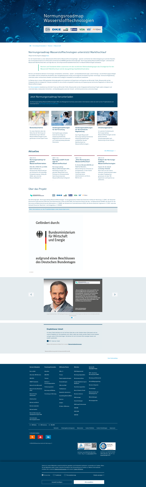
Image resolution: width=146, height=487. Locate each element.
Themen (50, 45)
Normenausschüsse (79, 378)
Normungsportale (93, 400)
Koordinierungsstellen (79, 386)
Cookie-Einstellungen (102, 428)
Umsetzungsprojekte (105, 127)
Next (114, 294)
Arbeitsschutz (33, 399)
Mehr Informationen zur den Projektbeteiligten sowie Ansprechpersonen (49, 209)
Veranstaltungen (63, 381)
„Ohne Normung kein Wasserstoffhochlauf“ (82, 160)
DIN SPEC (32, 378)
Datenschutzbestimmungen (75, 344)
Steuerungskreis (35, 87)
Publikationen (62, 388)
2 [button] (73, 317)
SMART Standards (34, 381)
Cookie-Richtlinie (78, 469)
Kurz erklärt (33, 371)
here (47, 55)
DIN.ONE (76, 407)
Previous (31, 294)
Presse (61, 374)
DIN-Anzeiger (77, 397)
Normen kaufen (33, 409)
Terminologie (92, 388)
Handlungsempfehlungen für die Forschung (61, 128)
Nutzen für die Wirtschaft (36, 385)
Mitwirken (76, 367)
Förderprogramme (49, 386)
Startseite (56, 428)
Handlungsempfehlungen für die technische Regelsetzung (84, 129)
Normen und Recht (34, 402)
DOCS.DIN (76, 411)
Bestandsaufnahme (36, 127)
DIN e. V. (61, 371)
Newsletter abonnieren (64, 392)
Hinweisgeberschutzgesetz (68, 428)
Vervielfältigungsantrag (94, 381)
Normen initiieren (78, 393)
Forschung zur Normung (50, 393)
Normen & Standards (35, 367)
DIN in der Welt (62, 385)
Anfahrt (61, 402)
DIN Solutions (43, 424)
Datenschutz (80, 428)
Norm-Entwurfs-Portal (79, 390)
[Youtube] (40, 437)
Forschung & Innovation (39, 45)
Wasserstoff (57, 45)
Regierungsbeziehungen (65, 378)
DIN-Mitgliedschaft (78, 371)
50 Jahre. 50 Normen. (64, 406)
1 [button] (71, 317)
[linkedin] (48, 437)
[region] (73, 472)
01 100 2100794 (89, 453)
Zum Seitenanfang (112, 358)
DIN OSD (76, 414)
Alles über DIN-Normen (35, 374)
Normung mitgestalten (79, 374)
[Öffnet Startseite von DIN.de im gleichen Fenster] (30, 45)
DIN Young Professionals (80, 404)
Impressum (112, 428)
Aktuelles (46, 371)
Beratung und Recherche (95, 378)
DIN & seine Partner (64, 367)
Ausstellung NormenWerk (65, 395)
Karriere (61, 399)
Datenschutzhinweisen (61, 469)
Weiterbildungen (93, 397)
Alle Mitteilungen (109, 150)
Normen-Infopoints (93, 385)
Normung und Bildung (49, 390)
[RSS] (32, 437)
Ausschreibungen (78, 400)
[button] (99, 475)
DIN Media (34, 424)
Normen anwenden (34, 406)
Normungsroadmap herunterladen (48, 103)
